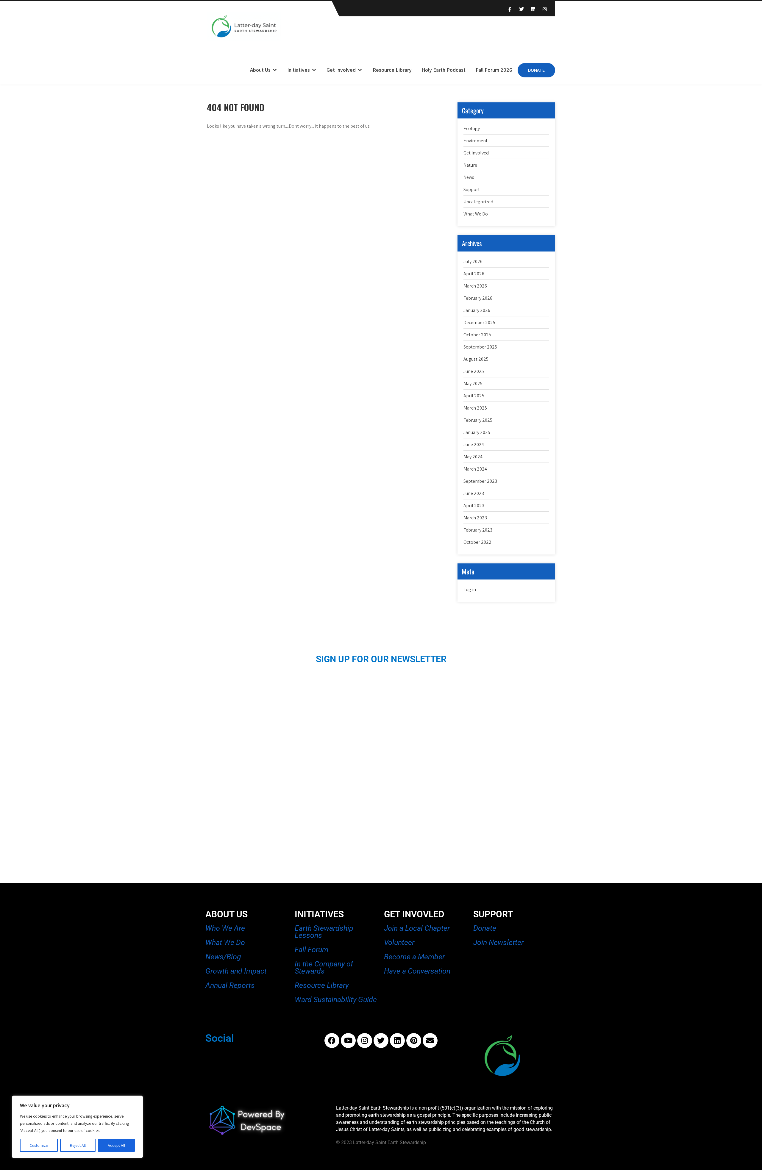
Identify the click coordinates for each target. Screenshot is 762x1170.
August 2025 (475, 359)
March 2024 (475, 469)
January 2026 (476, 310)
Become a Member (414, 956)
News (468, 177)
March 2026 (475, 286)
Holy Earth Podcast (443, 69)
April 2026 (473, 274)
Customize (39, 1145)
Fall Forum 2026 (494, 69)
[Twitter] (381, 1040)
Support (471, 189)
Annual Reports (230, 985)
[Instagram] (364, 1040)
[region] (77, 1127)
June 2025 (473, 371)
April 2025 (473, 396)
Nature (470, 165)
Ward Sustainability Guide (336, 999)
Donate (536, 70)
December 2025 (479, 322)
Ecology (471, 128)
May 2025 (473, 383)
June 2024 (473, 444)
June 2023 (473, 493)
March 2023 (475, 518)
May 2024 (473, 457)
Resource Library (392, 69)
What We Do (475, 214)
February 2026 (477, 298)
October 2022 (477, 542)
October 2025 (477, 335)
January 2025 (476, 432)
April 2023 (473, 505)
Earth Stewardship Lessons (324, 932)
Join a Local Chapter (417, 928)
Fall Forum (311, 949)
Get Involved (476, 153)
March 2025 (475, 408)
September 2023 (480, 481)
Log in (469, 589)
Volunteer (399, 942)
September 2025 (480, 347)
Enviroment (475, 141)
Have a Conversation (417, 971)
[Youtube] (348, 1040)
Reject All (78, 1145)
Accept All (116, 1145)
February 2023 (477, 530)
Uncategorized (478, 202)
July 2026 (473, 261)
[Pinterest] (413, 1040)
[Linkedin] (397, 1040)
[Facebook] (331, 1040)
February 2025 (477, 420)
